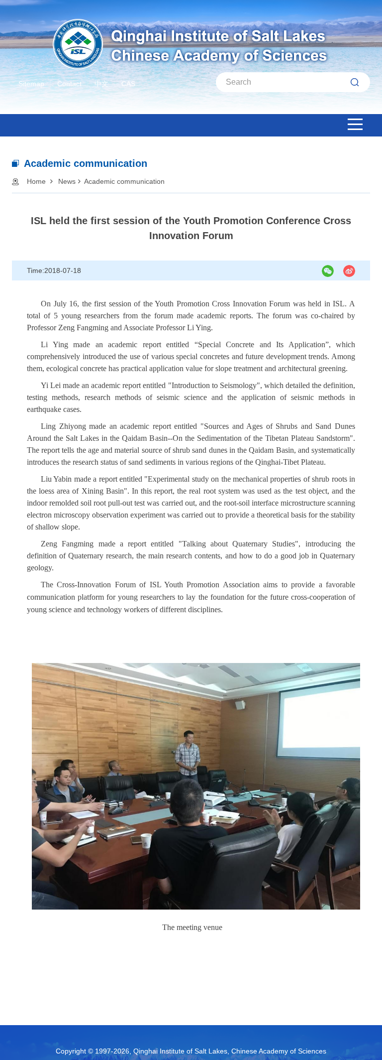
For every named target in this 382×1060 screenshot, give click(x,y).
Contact (69, 84)
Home (36, 181)
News (67, 181)
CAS (128, 84)
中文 (101, 84)
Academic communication (124, 181)
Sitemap (31, 84)
